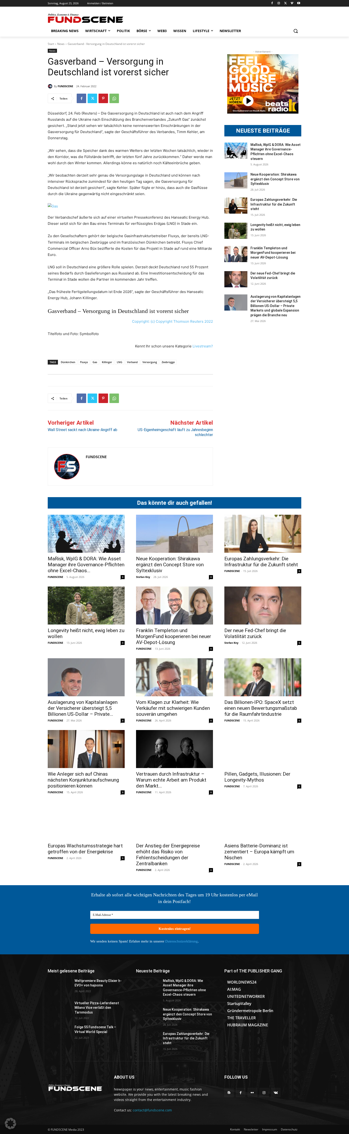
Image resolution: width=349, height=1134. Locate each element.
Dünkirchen (68, 362)
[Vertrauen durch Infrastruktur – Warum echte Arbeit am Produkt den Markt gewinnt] (174, 749)
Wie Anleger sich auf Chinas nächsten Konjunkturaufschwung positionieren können (83, 780)
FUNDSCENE (65, 86)
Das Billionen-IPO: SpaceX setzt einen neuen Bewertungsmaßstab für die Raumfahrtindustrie (260, 708)
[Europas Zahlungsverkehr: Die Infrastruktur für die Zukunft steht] (235, 205)
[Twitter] (285, 3)
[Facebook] (272, 3)
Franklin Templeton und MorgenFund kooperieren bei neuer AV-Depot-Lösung (272, 252)
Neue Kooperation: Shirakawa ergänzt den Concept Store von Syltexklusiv (275, 179)
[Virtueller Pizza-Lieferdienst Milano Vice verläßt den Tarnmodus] (59, 1009)
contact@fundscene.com (152, 1110)
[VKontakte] (275, 1092)
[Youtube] (298, 3)
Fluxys (84, 362)
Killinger (107, 362)
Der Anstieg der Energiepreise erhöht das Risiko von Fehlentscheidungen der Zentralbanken (168, 854)
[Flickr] (252, 1092)
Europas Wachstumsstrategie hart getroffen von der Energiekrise (85, 849)
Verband (132, 362)
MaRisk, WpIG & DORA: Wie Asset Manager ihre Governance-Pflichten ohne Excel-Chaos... (86, 564)
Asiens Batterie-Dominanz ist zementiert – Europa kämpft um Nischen (259, 851)
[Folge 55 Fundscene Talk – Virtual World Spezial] (59, 1033)
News (61, 44)
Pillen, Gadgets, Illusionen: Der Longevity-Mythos (257, 777)
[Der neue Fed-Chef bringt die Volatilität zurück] (235, 279)
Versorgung (149, 362)
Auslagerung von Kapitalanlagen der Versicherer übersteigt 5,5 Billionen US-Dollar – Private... (83, 708)
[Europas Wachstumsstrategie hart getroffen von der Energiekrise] (86, 821)
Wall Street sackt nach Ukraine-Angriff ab (82, 430)
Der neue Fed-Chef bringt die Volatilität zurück (255, 633)
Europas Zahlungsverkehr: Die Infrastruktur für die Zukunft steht (273, 204)
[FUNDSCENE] (51, 86)
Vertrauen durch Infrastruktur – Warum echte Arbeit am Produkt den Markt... (171, 780)
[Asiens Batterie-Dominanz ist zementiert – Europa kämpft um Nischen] (262, 821)
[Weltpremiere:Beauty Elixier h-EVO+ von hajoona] (59, 987)
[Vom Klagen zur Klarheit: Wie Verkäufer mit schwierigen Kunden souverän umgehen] (174, 677)
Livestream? (203, 346)
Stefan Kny (143, 577)
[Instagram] (279, 3)
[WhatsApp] (114, 98)
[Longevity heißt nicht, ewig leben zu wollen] (235, 231)
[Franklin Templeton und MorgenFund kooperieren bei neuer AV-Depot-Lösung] (235, 254)
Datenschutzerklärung (181, 941)
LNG (119, 362)
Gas (95, 362)
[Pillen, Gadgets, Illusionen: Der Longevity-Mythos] (262, 749)
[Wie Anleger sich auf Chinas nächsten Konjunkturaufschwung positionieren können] (86, 749)
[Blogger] (229, 1092)
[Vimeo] (292, 3)
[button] (295, 31)
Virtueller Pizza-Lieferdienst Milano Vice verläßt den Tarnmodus (97, 1007)
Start (51, 44)
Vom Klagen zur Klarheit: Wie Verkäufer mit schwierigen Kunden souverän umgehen (173, 708)
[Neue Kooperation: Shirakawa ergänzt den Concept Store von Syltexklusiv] (235, 180)
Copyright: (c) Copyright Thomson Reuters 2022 (172, 321)
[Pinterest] (103, 98)
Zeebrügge (168, 362)
